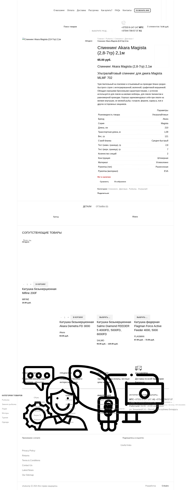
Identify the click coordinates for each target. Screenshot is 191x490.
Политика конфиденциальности (110, 409)
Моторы (5, 413)
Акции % (37, 415)
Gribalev (165, 486)
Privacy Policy (28, 451)
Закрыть (27, 240)
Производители (40, 411)
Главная (100, 39)
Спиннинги (119, 39)
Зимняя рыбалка (9, 404)
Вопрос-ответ (71, 418)
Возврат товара (104, 400)
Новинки (37, 420)
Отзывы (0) (102, 206)
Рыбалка (109, 39)
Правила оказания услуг (107, 404)
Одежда (5, 422)
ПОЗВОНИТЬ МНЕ (142, 10)
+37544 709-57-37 (162, 399)
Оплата (69, 400)
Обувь (36, 397)
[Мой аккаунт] (168, 10)
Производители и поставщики (110, 413)
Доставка (69, 404)
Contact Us (27, 465)
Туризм (5, 418)
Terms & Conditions (31, 460)
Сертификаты (39, 406)
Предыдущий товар (162, 40)
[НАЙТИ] (115, 27)
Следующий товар (167, 40)
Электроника (39, 402)
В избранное (120, 181)
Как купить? (70, 409)
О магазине (70, 413)
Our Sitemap (28, 475)
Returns (25, 455)
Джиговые (129, 39)
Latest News (28, 470)
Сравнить (104, 181)
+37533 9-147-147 (140, 399)
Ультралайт (143, 189)
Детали (87, 206)
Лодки (4, 409)
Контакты (69, 422)
